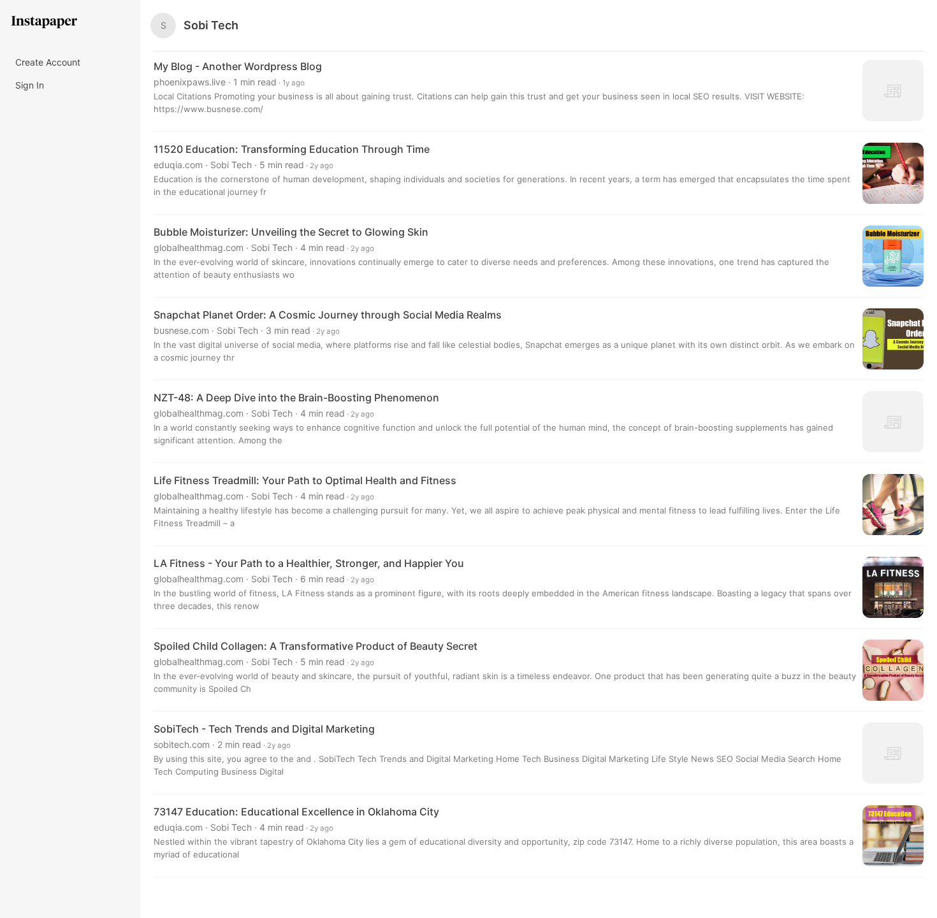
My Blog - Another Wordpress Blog (238, 66)
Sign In (29, 85)
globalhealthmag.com (198, 247)
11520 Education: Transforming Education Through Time (292, 149)
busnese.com (181, 330)
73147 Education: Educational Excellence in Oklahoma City (296, 811)
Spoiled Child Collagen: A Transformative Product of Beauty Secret (315, 646)
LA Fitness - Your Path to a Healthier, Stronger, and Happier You (309, 563)
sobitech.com (182, 744)
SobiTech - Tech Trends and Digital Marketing (264, 728)
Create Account (47, 62)
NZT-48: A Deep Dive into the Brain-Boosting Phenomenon (296, 397)
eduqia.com (178, 164)
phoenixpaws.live (190, 81)
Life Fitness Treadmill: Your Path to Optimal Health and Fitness (305, 480)
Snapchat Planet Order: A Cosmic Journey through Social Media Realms (328, 314)
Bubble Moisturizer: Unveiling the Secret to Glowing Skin (291, 232)
